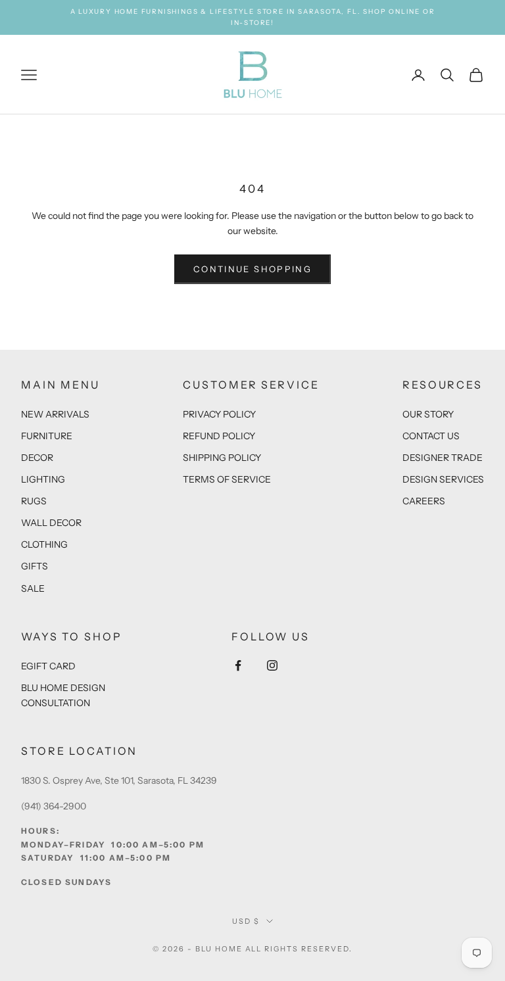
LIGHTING (43, 479)
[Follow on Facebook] (238, 665)
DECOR (37, 458)
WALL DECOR (51, 523)
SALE (33, 588)
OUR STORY (428, 414)
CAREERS (423, 501)
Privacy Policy (219, 414)
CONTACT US (431, 436)
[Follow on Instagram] (272, 665)
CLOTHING (44, 544)
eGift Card (48, 666)
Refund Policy (219, 436)
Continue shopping (252, 269)
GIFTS (34, 566)
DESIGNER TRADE (442, 458)
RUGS (34, 501)
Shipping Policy (222, 458)
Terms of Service (227, 479)
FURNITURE (46, 436)
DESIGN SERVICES (443, 479)
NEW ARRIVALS (55, 414)
